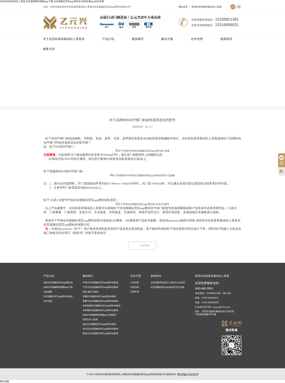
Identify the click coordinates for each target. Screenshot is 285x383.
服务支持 (49, 49)
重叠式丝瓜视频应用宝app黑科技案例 (100, 301)
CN (232, 7)
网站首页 (183, 6)
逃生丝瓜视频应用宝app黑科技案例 (99, 324)
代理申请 (134, 292)
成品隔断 (48, 292)
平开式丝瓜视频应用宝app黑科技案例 (100, 287)
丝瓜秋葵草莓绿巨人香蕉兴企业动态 (168, 282)
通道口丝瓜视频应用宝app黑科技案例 (100, 333)
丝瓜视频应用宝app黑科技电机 (58, 296)
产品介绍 (108, 39)
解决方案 (167, 39)
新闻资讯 (226, 39)
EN (239, 7)
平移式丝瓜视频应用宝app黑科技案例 (100, 282)
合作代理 (197, 39)
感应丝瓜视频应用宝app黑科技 (58, 282)
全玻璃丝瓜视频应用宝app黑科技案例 (100, 310)
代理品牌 (134, 287)
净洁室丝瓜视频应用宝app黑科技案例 (100, 329)
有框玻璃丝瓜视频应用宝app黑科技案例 (101, 305)
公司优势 (134, 282)
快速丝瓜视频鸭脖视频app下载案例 (99, 315)
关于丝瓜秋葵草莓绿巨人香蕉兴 (64, 39)
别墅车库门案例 (90, 319)
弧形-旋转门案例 (90, 292)
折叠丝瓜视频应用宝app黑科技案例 (99, 296)
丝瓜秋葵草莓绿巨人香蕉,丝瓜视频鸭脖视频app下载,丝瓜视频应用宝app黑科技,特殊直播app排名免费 (52, 1)
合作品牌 (48, 301)
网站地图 (4, 381)
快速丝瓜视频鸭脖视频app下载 (58, 287)
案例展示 (138, 39)
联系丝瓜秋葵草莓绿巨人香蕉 (207, 6)
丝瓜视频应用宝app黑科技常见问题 (162, 84)
